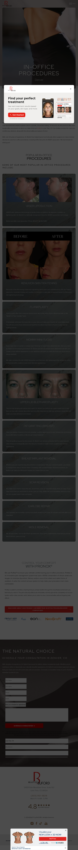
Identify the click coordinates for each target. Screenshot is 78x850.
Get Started (18, 115)
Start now (52, 839)
